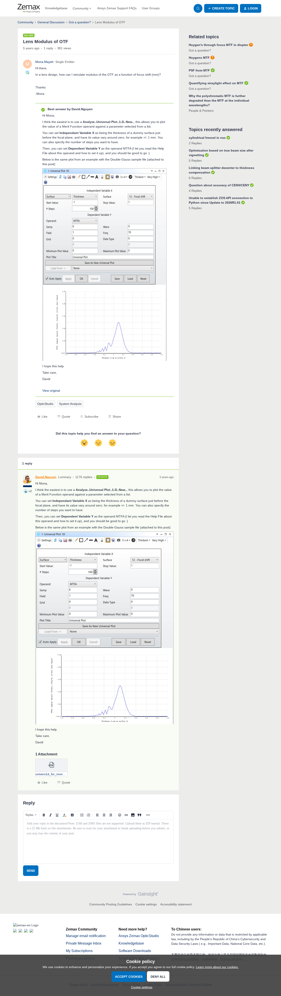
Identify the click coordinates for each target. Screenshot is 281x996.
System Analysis (70, 404)
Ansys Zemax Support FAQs (117, 8)
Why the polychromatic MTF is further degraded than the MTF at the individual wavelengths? (219, 100)
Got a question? (80, 22)
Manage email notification (86, 936)
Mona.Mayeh (44, 62)
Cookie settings (146, 904)
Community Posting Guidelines (110, 904)
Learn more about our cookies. (217, 967)
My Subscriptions (79, 951)
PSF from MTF (199, 70)
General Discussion (51, 22)
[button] (221, 8)
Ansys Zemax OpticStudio (139, 936)
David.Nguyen (45, 477)
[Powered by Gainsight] (140, 895)
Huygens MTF (199, 57)
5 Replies (195, 160)
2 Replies (195, 143)
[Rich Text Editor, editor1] (98, 841)
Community (25, 22)
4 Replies (195, 190)
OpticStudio (45, 404)
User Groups (151, 8)
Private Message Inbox (83, 943)
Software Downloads (135, 951)
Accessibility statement (176, 904)
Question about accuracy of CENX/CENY (219, 185)
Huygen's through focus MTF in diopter (218, 45)
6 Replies (195, 178)
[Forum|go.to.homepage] (29, 8)
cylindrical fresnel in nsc (207, 137)
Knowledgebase (56, 8)
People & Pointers (201, 110)
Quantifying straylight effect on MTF (216, 83)
